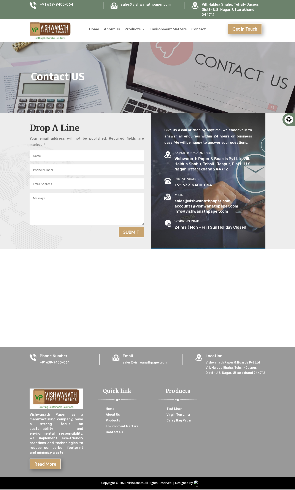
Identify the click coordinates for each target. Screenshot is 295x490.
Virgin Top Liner (179, 415)
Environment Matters (168, 29)
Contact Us (114, 432)
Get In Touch (244, 28)
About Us (112, 29)
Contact (198, 29)
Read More (45, 464)
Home (94, 29)
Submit (131, 232)
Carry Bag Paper (179, 420)
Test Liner (174, 409)
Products (133, 29)
